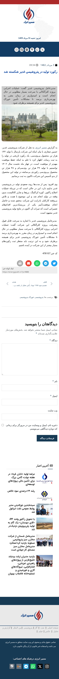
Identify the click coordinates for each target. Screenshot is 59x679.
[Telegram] (27, 50)
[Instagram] (16, 50)
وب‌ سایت (52, 410)
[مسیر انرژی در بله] (32, 50)
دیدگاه (53, 340)
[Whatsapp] (37, 50)
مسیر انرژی (41, 147)
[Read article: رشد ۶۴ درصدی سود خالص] (44, 495)
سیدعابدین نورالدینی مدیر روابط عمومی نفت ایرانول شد (22, 508)
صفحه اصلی (53, 627)
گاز (36, 627)
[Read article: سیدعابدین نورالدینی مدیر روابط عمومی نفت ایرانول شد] (44, 509)
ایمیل (53, 395)
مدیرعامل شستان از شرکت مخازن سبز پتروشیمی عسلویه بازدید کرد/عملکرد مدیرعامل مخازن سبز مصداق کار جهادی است (21, 543)
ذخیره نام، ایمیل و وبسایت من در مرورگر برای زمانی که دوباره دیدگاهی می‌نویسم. (31, 427)
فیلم (40, 631)
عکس (47, 631)
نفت (42, 627)
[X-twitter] (42, 50)
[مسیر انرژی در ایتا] (22, 50)
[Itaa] (18, 666)
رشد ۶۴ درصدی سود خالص (21, 491)
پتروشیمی (39, 297)
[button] (54, 263)
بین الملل (17, 627)
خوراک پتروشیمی (27, 297)
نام (54, 381)
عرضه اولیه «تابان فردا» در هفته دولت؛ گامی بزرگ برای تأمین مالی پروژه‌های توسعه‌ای (21, 479)
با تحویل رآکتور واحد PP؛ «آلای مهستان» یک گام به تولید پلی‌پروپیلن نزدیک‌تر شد (21, 524)
